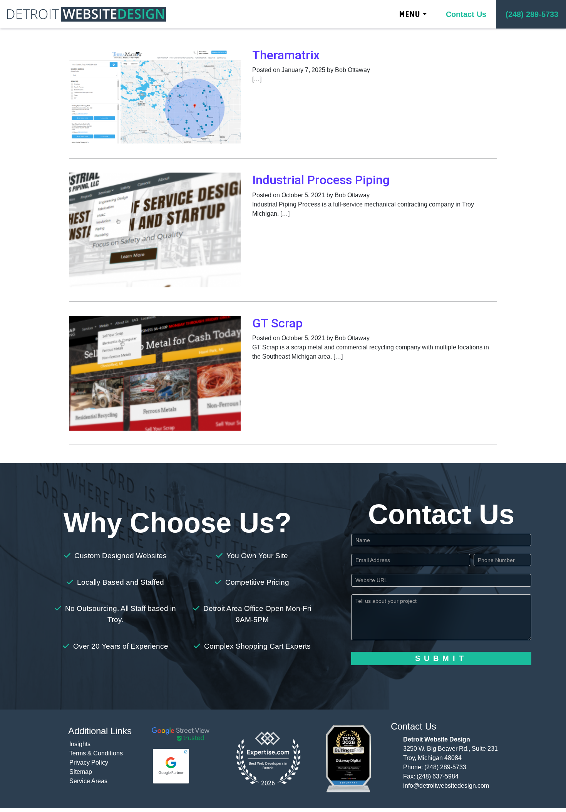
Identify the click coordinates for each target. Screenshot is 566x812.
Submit (441, 658)
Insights (79, 744)
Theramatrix (286, 55)
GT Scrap (277, 323)
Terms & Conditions (96, 753)
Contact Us (466, 14)
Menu (409, 14)
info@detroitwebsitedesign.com (446, 785)
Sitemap (80, 771)
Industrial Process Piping (321, 180)
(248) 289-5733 (445, 767)
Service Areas (88, 781)
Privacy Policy (88, 762)
